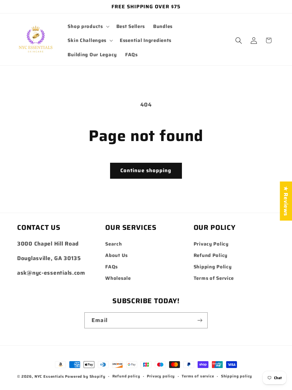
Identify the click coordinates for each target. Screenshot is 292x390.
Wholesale (118, 278)
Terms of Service (214, 278)
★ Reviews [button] (286, 201)
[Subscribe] (199, 320)
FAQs (111, 266)
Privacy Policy (211, 244)
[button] (88, 26)
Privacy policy (161, 376)
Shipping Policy (213, 266)
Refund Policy (211, 255)
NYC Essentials (50, 376)
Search (113, 244)
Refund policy (126, 376)
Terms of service (198, 376)
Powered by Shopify (85, 376)
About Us (116, 255)
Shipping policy (236, 376)
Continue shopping (145, 170)
